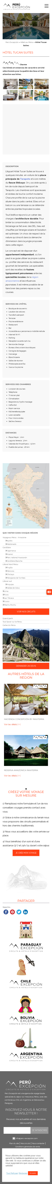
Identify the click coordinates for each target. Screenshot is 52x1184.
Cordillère (7, 547)
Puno (6, 595)
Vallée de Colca (13, 588)
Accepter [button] (33, 1173)
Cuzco (6, 601)
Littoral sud (7, 581)
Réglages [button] (23, 1173)
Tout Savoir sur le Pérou (12, 622)
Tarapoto (25, 179)
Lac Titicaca (9, 598)
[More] (46, 5)
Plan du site (14, 1143)
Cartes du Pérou (9, 625)
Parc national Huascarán (17, 557)
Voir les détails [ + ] (12, 724)
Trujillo (9, 568)
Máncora (10, 571)
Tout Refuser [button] (12, 1173)
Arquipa (10, 584)
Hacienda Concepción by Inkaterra (24, 719)
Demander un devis (26, 666)
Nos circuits (25, 1143)
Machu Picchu (10, 605)
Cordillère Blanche (14, 561)
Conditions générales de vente (27, 1147)
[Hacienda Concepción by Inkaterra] (26, 699)
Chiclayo (10, 574)
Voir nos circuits (26, 612)
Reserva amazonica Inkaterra (21, 770)
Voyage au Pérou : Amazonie (14, 537)
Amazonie (26, 25)
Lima (6, 591)
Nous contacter (38, 1143)
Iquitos (9, 541)
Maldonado (11, 544)
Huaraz (10, 554)
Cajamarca (11, 551)
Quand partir (8, 618)
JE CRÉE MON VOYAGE (26, 853)
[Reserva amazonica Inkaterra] (26, 750)
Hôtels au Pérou (26, 42)
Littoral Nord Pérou (10, 564)
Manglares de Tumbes (16, 578)
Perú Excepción (12, 42)
